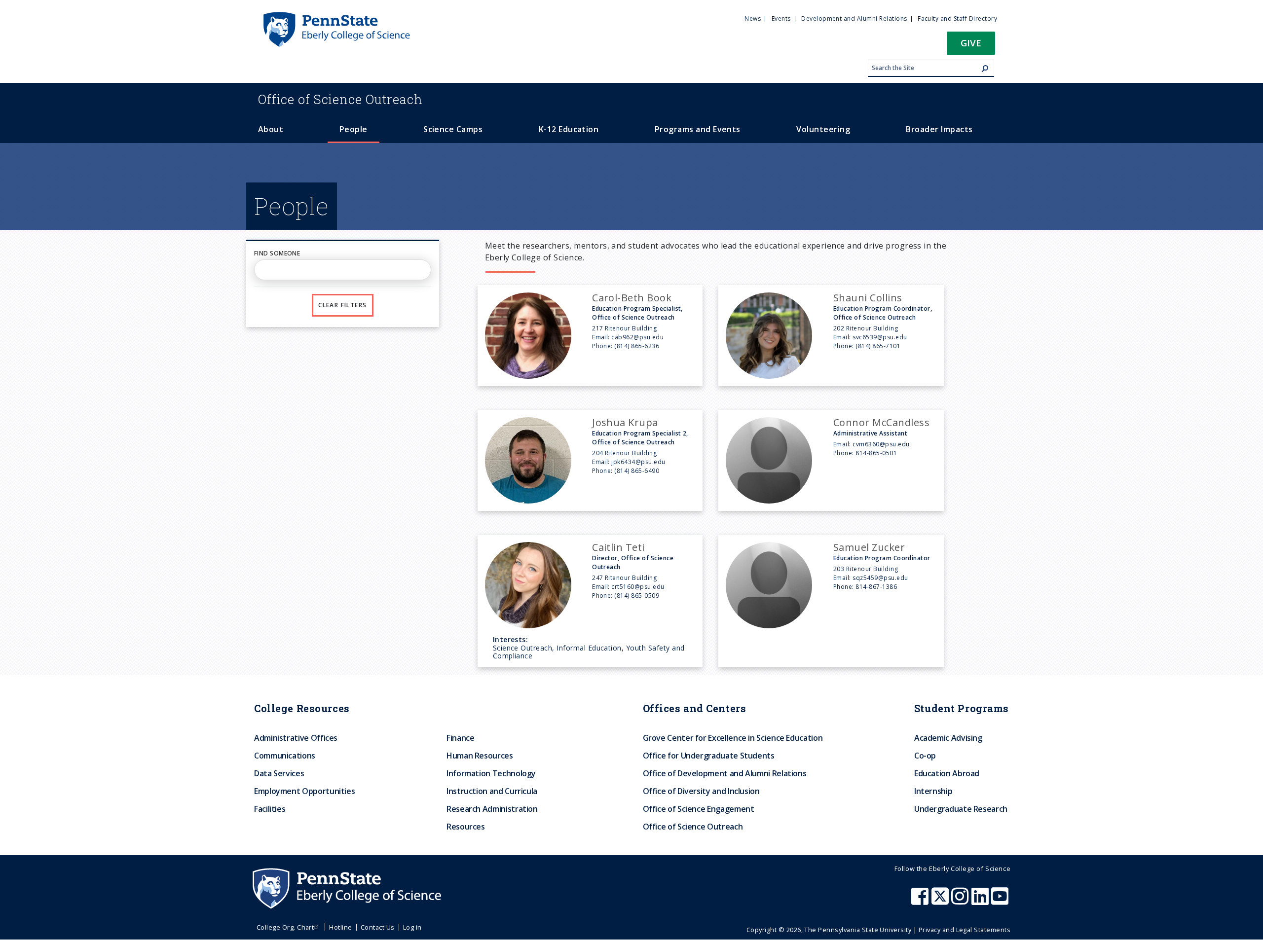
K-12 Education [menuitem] (569, 129)
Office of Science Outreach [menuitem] (693, 826)
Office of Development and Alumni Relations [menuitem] (725, 773)
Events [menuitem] (781, 18)
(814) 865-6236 (636, 346)
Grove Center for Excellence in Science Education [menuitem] (733, 737)
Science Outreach (340, 99)
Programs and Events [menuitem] (698, 129)
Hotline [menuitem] (340, 927)
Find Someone (277, 253)
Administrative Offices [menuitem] (295, 737)
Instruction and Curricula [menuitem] (491, 791)
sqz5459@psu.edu (880, 578)
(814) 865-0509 (636, 595)
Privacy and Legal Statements (964, 929)
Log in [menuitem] (412, 927)
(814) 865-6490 (636, 471)
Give (971, 42)
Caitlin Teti (618, 547)
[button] (971, 46)
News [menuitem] (752, 18)
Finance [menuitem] (460, 737)
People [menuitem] (353, 129)
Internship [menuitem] (933, 791)
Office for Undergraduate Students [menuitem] (709, 755)
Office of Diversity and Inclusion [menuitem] (701, 791)
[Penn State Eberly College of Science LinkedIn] (981, 901)
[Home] (336, 16)
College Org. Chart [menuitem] (285, 927)
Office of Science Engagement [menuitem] (698, 808)
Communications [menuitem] (284, 755)
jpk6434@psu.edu (638, 462)
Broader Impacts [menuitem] (939, 129)
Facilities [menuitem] (269, 808)
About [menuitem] (270, 129)
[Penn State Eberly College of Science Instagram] (961, 901)
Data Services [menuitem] (279, 773)
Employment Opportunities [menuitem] (304, 791)
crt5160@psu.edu (637, 586)
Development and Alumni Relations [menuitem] (854, 18)
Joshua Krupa (625, 422)
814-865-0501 (876, 453)
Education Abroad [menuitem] (946, 773)
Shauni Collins (867, 297)
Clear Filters (342, 305)
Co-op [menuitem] (925, 755)
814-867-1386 (876, 586)
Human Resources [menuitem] (479, 755)
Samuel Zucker (869, 547)
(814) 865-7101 (877, 346)
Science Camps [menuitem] (453, 129)
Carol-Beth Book (631, 297)
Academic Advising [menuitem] (948, 737)
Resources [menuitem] (465, 826)
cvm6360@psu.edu (881, 444)
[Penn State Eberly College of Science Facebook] (921, 901)
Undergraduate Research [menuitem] (960, 808)
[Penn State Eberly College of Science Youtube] (1000, 901)
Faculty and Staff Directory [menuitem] (957, 18)
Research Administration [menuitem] (492, 808)
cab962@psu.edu (637, 337)
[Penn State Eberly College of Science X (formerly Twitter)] (941, 901)
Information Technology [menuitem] (491, 773)
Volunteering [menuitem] (823, 129)
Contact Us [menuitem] (378, 927)
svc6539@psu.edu (880, 337)
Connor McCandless (881, 422)
